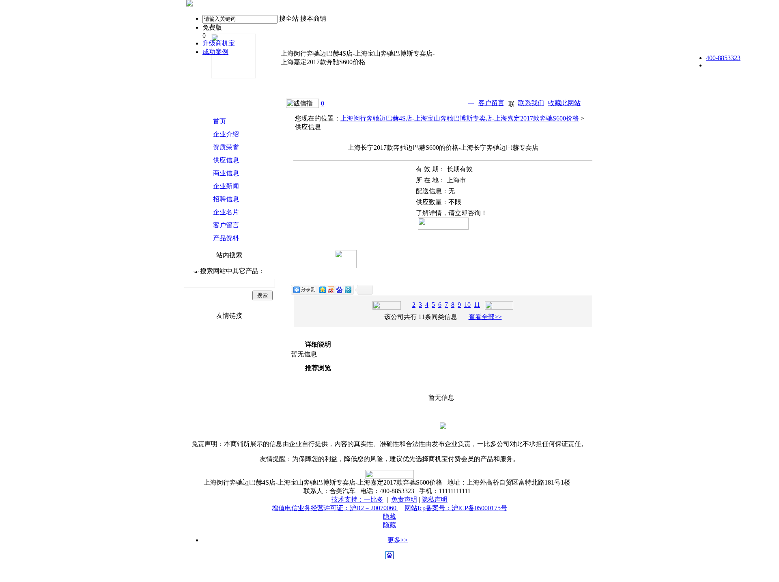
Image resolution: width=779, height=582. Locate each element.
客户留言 (491, 102)
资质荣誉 (226, 147)
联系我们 (531, 102)
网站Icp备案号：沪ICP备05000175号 (456, 507)
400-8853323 (723, 57)
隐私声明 (435, 499)
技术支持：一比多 (357, 499)
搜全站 (289, 18)
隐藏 (389, 516)
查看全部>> (485, 316)
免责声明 (404, 499)
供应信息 (226, 160)
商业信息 (226, 173)
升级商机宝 (218, 43)
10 (467, 304)
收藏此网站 (564, 102)
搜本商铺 (313, 18)
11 (477, 304)
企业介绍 (226, 134)
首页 (219, 121)
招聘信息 (226, 199)
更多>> (397, 540)
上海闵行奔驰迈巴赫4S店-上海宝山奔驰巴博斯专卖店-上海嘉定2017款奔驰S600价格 (459, 118)
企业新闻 (226, 186)
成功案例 (215, 51)
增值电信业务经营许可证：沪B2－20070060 (335, 507)
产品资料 (226, 238)
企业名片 (226, 212)
